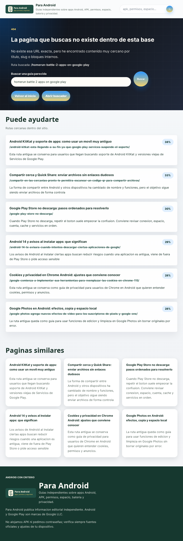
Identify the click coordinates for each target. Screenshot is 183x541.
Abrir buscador (56, 96)
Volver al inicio (25, 96)
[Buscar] (169, 9)
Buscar (141, 79)
